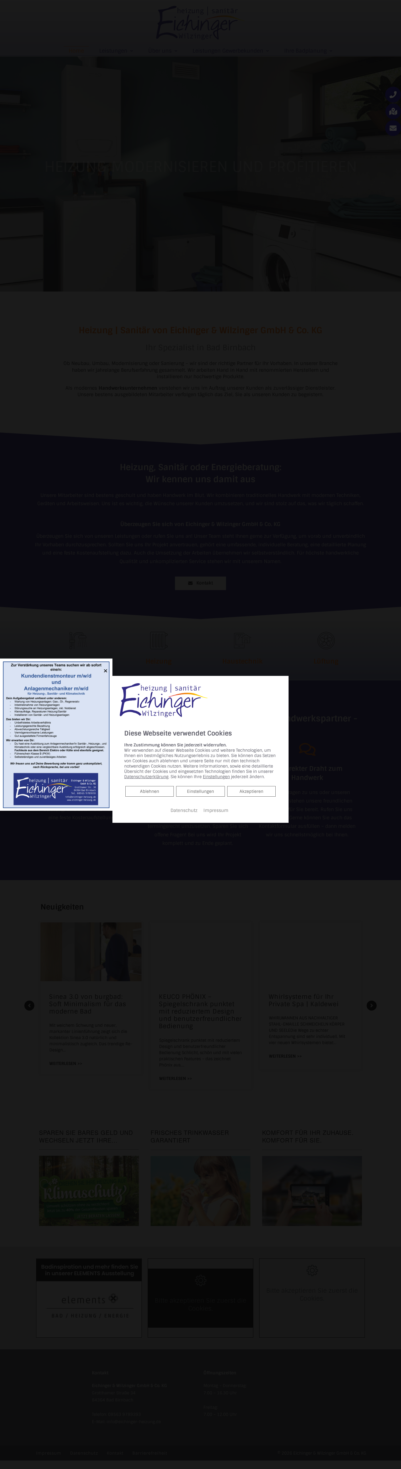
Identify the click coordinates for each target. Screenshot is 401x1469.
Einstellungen (200, 791)
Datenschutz (184, 810)
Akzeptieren (251, 791)
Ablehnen (149, 791)
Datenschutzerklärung (146, 776)
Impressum (215, 810)
